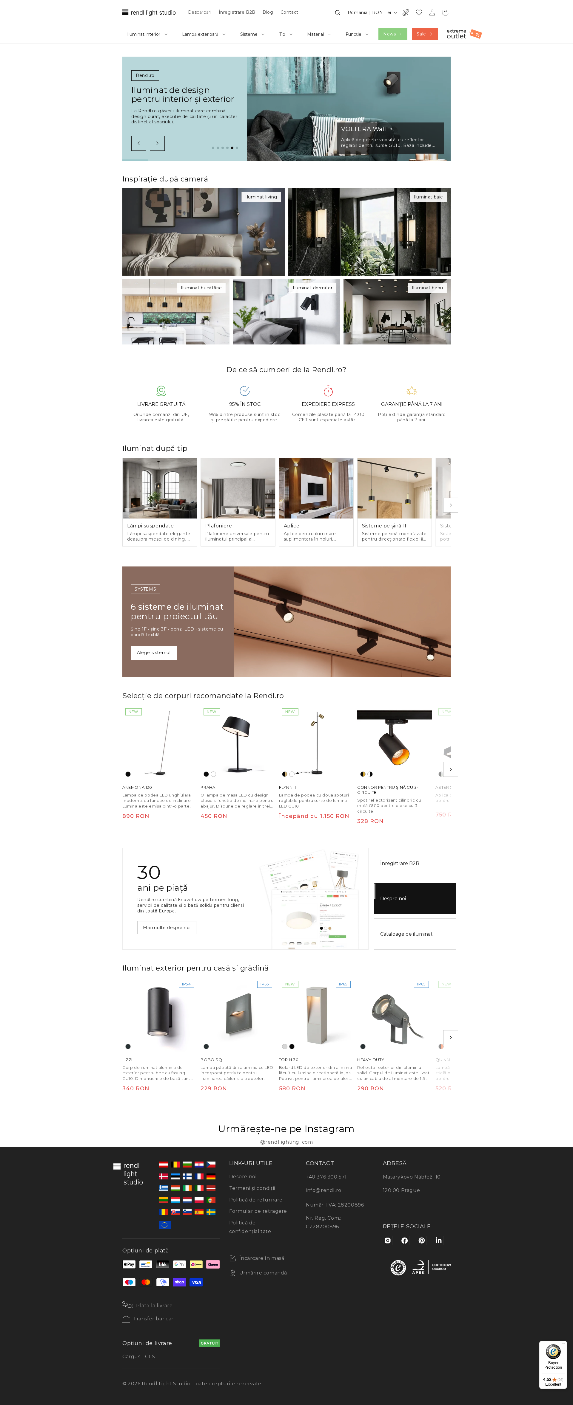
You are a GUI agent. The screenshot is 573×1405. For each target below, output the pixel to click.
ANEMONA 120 (137, 787)
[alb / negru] (370, 774)
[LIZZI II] (159, 1015)
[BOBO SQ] (238, 1015)
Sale (421, 34)
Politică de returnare (256, 1200)
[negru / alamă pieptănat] (284, 774)
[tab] (213, 148)
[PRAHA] (238, 742)
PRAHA (208, 787)
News (389, 34)
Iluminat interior (143, 34)
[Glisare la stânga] (138, 143)
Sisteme (249, 34)
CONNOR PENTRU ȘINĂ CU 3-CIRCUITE (387, 790)
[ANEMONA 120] (159, 742)
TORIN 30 (289, 1059)
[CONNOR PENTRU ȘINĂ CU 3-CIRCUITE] (394, 742)
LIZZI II (129, 1059)
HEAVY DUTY (370, 1059)
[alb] (213, 774)
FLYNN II (287, 787)
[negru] (128, 774)
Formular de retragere (258, 1211)
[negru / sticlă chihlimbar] (441, 1046)
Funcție (353, 34)
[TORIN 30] (316, 1015)
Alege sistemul (153, 652)
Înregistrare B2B (399, 863)
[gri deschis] (284, 1046)
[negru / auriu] (363, 774)
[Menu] (563, 1344)
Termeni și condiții (252, 1188)
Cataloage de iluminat (406, 934)
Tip (282, 34)
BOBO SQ (211, 1059)
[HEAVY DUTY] (394, 1015)
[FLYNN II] (316, 742)
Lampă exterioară (200, 34)
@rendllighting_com (286, 1142)
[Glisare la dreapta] (157, 143)
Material (315, 34)
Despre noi (393, 898)
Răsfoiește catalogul (166, 924)
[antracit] (128, 1046)
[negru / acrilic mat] (441, 774)
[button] (337, 12)
